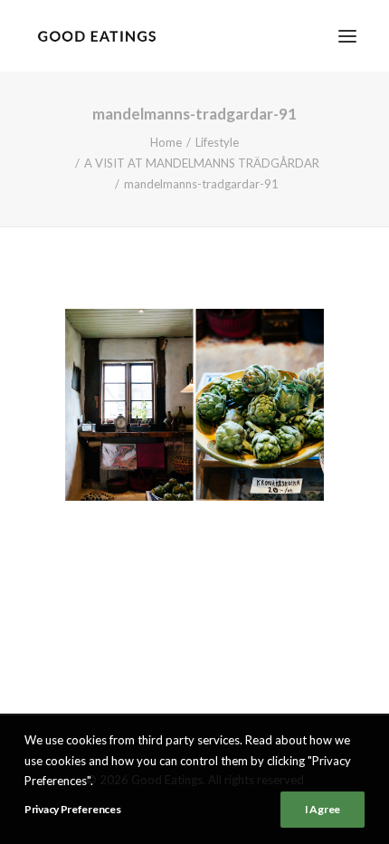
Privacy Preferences (72, 809)
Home (166, 142)
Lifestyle (217, 142)
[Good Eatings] (96, 35)
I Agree (322, 809)
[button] (347, 36)
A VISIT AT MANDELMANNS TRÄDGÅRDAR (201, 163)
